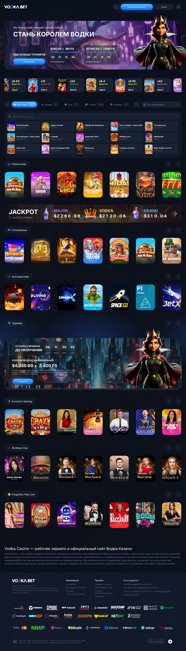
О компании (71, 584)
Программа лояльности (76, 587)
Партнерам (99, 596)
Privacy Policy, (165, 591)
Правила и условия (103, 584)
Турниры (69, 591)
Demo (14, 199)
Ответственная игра (103, 587)
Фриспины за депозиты (76, 594)
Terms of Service (131, 594)
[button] (7, 104)
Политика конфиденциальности (104, 592)
